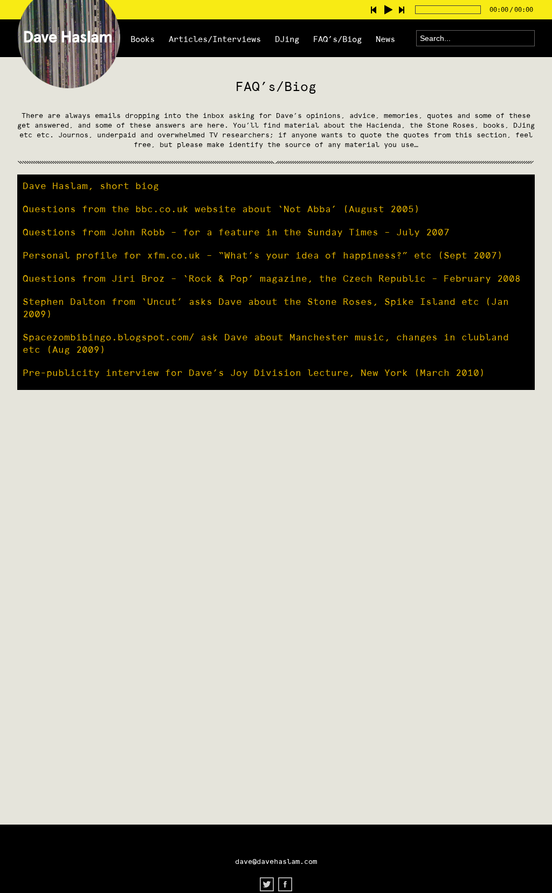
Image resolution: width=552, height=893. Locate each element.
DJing (287, 39)
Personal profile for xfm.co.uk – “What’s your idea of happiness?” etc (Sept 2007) (263, 255)
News (385, 39)
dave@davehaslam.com (276, 861)
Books (142, 39)
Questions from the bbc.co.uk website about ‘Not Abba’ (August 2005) (221, 209)
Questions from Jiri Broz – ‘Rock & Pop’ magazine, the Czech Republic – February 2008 (272, 278)
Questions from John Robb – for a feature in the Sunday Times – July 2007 (236, 232)
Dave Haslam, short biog (91, 186)
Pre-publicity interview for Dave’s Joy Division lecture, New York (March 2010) (254, 373)
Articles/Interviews (215, 39)
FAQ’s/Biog (337, 39)
